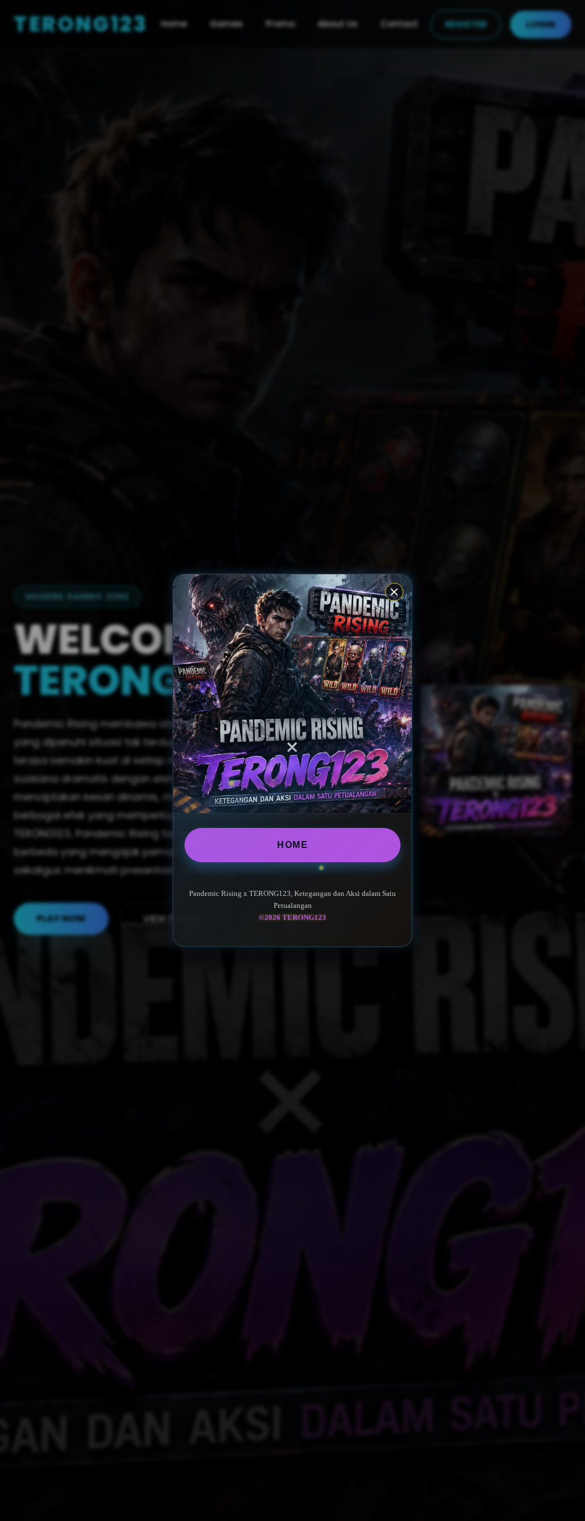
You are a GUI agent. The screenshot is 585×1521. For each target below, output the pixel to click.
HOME (292, 845)
